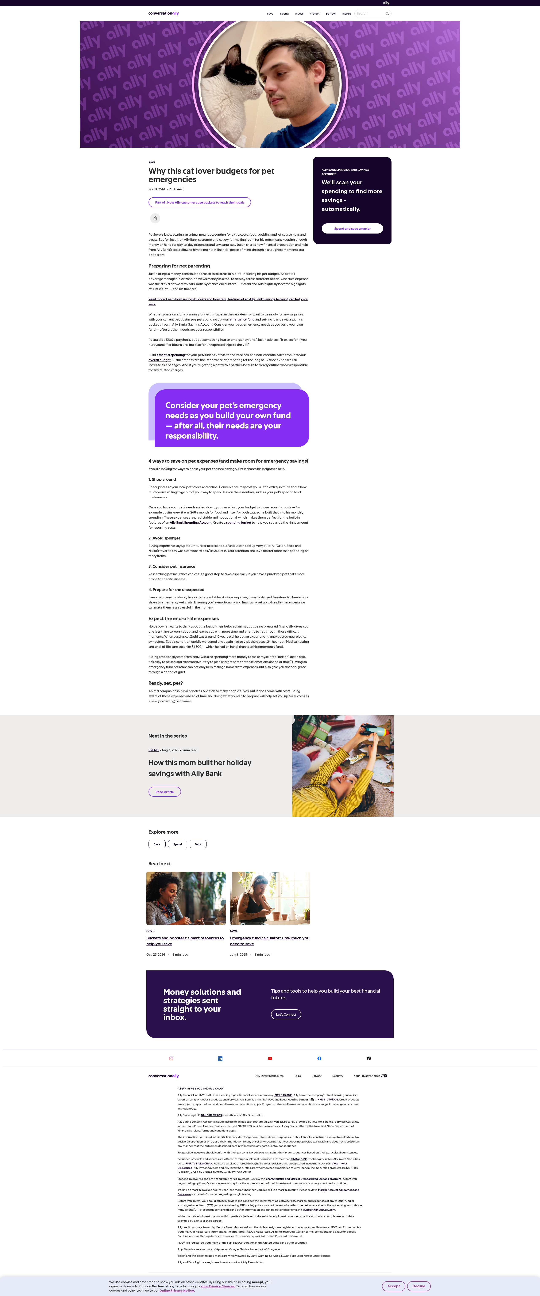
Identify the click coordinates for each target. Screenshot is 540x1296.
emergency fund (242, 319)
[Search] (387, 13)
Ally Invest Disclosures (269, 1075)
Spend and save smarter (352, 228)
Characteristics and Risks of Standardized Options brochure (303, 1179)
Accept (393, 1286)
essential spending (171, 355)
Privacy (316, 1075)
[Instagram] (171, 1058)
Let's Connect (286, 1014)
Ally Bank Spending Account (191, 522)
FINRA (295, 1159)
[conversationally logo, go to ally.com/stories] (163, 13)
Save (270, 13)
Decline (419, 1286)
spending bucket (238, 522)
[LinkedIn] (220, 1058)
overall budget (159, 360)
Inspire (346, 13)
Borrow (331, 13)
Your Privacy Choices (367, 1075)
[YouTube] (270, 1058)
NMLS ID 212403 (211, 1115)
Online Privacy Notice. (177, 1290)
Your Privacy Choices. (218, 1286)
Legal (297, 1075)
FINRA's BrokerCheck (198, 1163)
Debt (198, 844)
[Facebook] (319, 1058)
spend (153, 750)
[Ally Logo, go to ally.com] (386, 3)
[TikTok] (368, 1058)
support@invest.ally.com (319, 1209)
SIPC (304, 1159)
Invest (299, 13)
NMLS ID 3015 (283, 1095)
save (151, 162)
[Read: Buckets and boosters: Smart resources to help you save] (186, 898)
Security (337, 1075)
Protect (314, 13)
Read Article (165, 792)
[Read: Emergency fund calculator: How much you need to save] (270, 898)
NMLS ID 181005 (327, 1099)
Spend (284, 13)
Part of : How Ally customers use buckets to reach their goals (199, 202)
